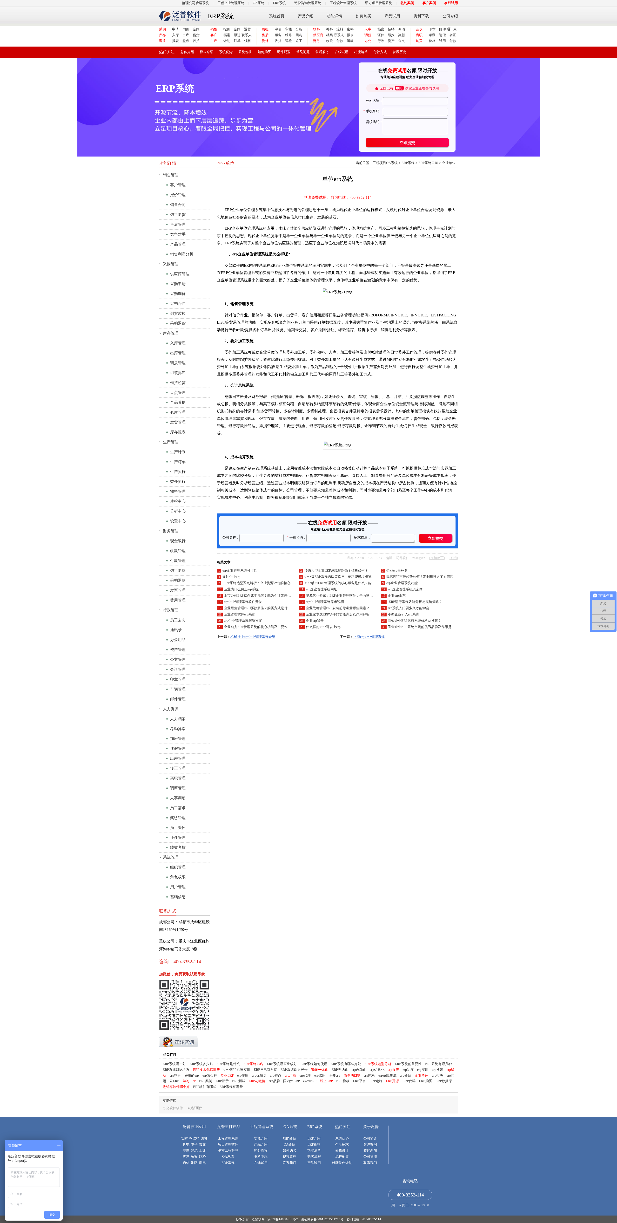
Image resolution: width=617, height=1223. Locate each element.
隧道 (186, 1156)
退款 (350, 41)
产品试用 (392, 16)
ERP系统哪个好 (174, 1064)
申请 (175, 29)
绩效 (391, 35)
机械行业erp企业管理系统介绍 (252, 637)
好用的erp (191, 1075)
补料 (329, 29)
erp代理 (305, 1075)
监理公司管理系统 (195, 3)
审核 (288, 29)
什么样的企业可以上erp (323, 627)
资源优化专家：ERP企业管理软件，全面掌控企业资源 (346, 595)
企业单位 (449, 163)
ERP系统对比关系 (176, 1070)
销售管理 (170, 175)
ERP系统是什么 (228, 1064)
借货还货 (178, 383)
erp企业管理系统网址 (321, 589)
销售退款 (178, 570)
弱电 (202, 1163)
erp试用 (320, 1075)
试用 (442, 41)
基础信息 (178, 897)
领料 (247, 41)
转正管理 (178, 768)
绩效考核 (178, 847)
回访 (298, 35)
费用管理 (178, 600)
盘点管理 (178, 392)
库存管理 (170, 333)
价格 (432, 41)
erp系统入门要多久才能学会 (408, 608)
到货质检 (178, 313)
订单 (237, 41)
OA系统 (258, 3)
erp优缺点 (259, 1075)
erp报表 (393, 1070)
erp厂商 (290, 1075)
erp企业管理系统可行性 (239, 570)
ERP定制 (375, 1081)
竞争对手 (178, 234)
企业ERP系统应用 (236, 1070)
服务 (278, 35)
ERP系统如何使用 (314, 1064)
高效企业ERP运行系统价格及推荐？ (414, 620)
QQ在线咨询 (178, 1042)
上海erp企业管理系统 (369, 637)
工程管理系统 (228, 1138)
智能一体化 (319, 1070)
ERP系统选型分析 (377, 1064)
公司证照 (370, 1156)
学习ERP (189, 1081)
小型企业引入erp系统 (403, 614)
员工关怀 (178, 828)
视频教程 (289, 1156)
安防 (184, 1138)
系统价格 (245, 52)
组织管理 (178, 867)
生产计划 (178, 452)
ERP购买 (425, 1081)
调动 (401, 29)
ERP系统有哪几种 (438, 1064)
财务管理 (170, 531)
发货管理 (178, 422)
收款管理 (178, 551)
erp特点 (275, 1075)
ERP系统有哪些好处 (346, 1064)
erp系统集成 (387, 1075)
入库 (175, 35)
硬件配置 (283, 52)
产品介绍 (305, 16)
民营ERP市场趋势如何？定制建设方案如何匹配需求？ (426, 577)
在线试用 (451, 3)
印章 (432, 29)
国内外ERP (291, 1081)
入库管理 (178, 343)
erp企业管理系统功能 (402, 583)
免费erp (334, 1075)
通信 (186, 1163)
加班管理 (178, 739)
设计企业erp (231, 577)
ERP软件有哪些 (204, 1087)
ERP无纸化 (340, 1070)
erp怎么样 (209, 1075)
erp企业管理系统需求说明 (325, 602)
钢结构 (194, 1138)
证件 (380, 35)
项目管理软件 (228, 1144)
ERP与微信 (257, 1081)
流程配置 (342, 1156)
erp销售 (175, 1075)
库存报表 (178, 432)
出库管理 (178, 353)
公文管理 (178, 659)
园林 (204, 1138)
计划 (226, 41)
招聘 (391, 29)
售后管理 (178, 224)
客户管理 (178, 185)
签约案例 (407, 3)
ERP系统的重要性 (408, 1064)
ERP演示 (222, 1081)
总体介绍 (187, 52)
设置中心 (178, 521)
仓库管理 (178, 412)
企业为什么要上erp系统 (241, 589)
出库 (185, 35)
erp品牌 (274, 1081)
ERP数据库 (444, 1081)
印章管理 (178, 679)
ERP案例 (205, 1081)
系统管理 (170, 857)
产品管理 (178, 244)
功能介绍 (261, 1138)
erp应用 (423, 1070)
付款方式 (380, 52)
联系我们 (289, 1163)
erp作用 (242, 1075)
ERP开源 (392, 1081)
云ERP (174, 1081)
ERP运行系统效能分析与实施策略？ (415, 602)
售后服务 (322, 52)
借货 (196, 35)
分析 (298, 29)
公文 (401, 41)
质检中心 (178, 501)
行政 (380, 41)
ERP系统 (279, 3)
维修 (288, 35)
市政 (202, 1144)
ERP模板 (342, 1081)
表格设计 (342, 1150)
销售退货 (178, 214)
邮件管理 (178, 699)
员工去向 (178, 620)
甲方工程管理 (228, 1150)
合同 (196, 29)
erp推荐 (437, 1070)
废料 (350, 29)
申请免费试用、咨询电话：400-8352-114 (337, 197)
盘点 (185, 41)
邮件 (442, 29)
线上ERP (326, 1081)
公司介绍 (450, 16)
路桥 (202, 1156)
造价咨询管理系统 (307, 3)
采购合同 (178, 303)
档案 (226, 35)
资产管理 (178, 650)
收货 (278, 41)
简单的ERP (352, 1075)
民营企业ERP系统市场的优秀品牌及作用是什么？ (425, 627)
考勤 (432, 35)
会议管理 (178, 669)
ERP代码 (409, 1081)
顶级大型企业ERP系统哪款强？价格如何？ (336, 570)
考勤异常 (178, 729)
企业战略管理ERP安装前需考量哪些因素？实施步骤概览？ (349, 608)
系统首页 (276, 16)
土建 (202, 1150)
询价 (185, 29)
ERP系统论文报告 (294, 1070)
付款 (339, 41)
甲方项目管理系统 (378, 3)
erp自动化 (359, 1070)
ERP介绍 (314, 1138)
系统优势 (226, 52)
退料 (339, 29)
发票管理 (178, 590)
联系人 (246, 35)
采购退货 (178, 323)
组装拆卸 (178, 373)
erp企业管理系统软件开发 (243, 602)
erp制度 (408, 1070)
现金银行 (178, 541)
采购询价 (178, 294)
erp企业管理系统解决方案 (243, 620)
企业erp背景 (315, 620)
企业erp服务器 (397, 570)
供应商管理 (179, 274)
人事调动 (178, 798)
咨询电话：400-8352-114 (364, 1219)
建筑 (194, 1150)
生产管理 (170, 442)
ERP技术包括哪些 (206, 1070)
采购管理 (170, 264)
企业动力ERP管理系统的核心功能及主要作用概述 (261, 627)
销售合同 (178, 205)
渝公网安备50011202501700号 (322, 1219)
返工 (298, 41)
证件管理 (178, 837)
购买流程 (261, 1150)
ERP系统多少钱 (201, 1064)
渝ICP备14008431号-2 (283, 1219)
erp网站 (369, 1075)
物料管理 (178, 491)
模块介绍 (206, 52)
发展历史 (399, 52)
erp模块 (437, 1075)
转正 (452, 35)
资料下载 (421, 16)
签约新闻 (370, 1150)
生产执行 (178, 472)
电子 (194, 1144)
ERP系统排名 (253, 1064)
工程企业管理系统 (230, 3)
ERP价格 (314, 1144)
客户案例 (429, 3)
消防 (194, 1163)
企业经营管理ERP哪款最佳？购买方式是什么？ (259, 608)
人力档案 (178, 719)
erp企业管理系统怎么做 (405, 589)
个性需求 (342, 1144)
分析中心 (178, 511)
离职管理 (178, 778)
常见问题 (303, 52)
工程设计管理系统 (343, 3)
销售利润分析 (181, 254)
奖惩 (401, 35)
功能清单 (361, 52)
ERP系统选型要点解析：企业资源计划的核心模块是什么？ (266, 583)
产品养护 (178, 402)
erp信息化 (377, 1070)
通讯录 (451, 29)
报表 (175, 41)
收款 (329, 41)
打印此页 (437, 558)
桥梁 (194, 1156)
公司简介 (370, 1138)
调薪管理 (178, 788)
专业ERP (227, 1075)
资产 (391, 41)
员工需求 (178, 808)
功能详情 (334, 16)
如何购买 (363, 16)
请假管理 (178, 748)
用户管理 (178, 887)
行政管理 (170, 610)
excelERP (309, 1081)
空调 (186, 1150)
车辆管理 (178, 689)
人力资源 (170, 709)
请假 (442, 35)
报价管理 (178, 195)
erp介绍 (405, 1075)
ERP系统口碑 (428, 163)
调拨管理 (178, 363)
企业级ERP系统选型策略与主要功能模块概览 (337, 577)
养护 (196, 41)
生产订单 (178, 462)
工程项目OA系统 (385, 163)
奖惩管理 (178, 818)
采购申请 (178, 284)
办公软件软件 (173, 1108)
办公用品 (178, 640)
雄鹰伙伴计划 (342, 1163)
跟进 (237, 35)
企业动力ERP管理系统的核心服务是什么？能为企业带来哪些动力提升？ (358, 583)
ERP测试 (238, 1081)
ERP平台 (359, 1081)
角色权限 (178, 877)
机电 (186, 1144)
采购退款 (178, 580)
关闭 (453, 558)
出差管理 (178, 758)
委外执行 (178, 481)
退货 (247, 29)
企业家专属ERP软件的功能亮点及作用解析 (337, 614)
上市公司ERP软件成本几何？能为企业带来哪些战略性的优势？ (271, 595)
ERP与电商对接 (265, 1070)
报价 (226, 29)
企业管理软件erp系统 (239, 614)
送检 (288, 41)
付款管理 (178, 561)
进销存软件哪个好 (176, 1087)
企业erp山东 (397, 595)
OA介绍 (289, 1144)
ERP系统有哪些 (231, 1087)
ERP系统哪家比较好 (282, 1064)
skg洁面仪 (195, 1108)
